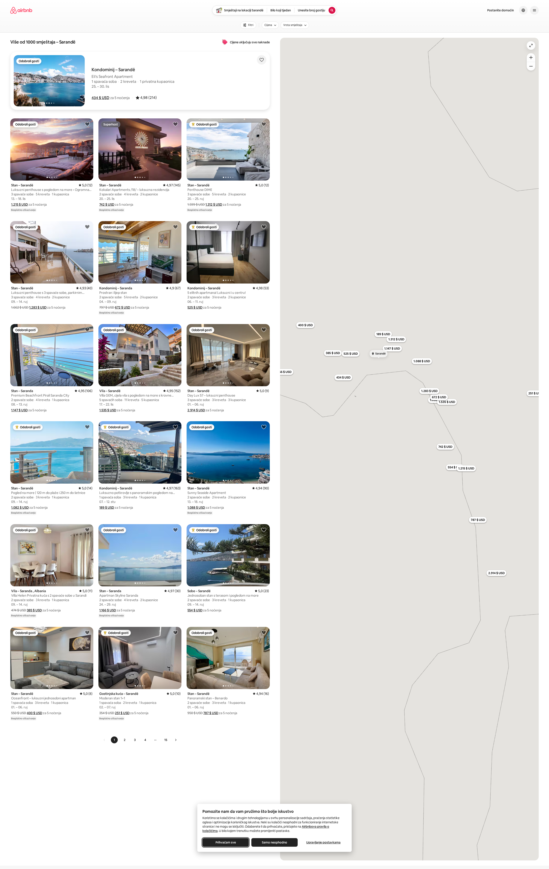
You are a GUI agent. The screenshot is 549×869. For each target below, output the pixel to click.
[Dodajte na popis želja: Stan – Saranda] (87, 329)
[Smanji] (531, 66)
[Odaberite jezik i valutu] (523, 10)
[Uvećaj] (531, 57)
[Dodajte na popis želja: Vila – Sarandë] (175, 329)
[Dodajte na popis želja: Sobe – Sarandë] (263, 529)
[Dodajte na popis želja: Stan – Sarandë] (87, 124)
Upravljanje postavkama (323, 842)
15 (165, 740)
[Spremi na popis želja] (261, 60)
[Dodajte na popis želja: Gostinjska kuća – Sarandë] (175, 632)
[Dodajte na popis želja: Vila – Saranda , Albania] (87, 529)
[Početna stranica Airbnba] (21, 10)
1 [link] (114, 740)
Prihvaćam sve (226, 842)
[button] (100, 97)
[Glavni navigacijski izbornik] (534, 10)
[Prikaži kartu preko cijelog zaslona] (531, 45)
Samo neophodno (274, 842)
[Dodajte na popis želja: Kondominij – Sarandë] (263, 226)
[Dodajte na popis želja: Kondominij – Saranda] (175, 226)
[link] (104, 739)
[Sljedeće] (175, 739)
